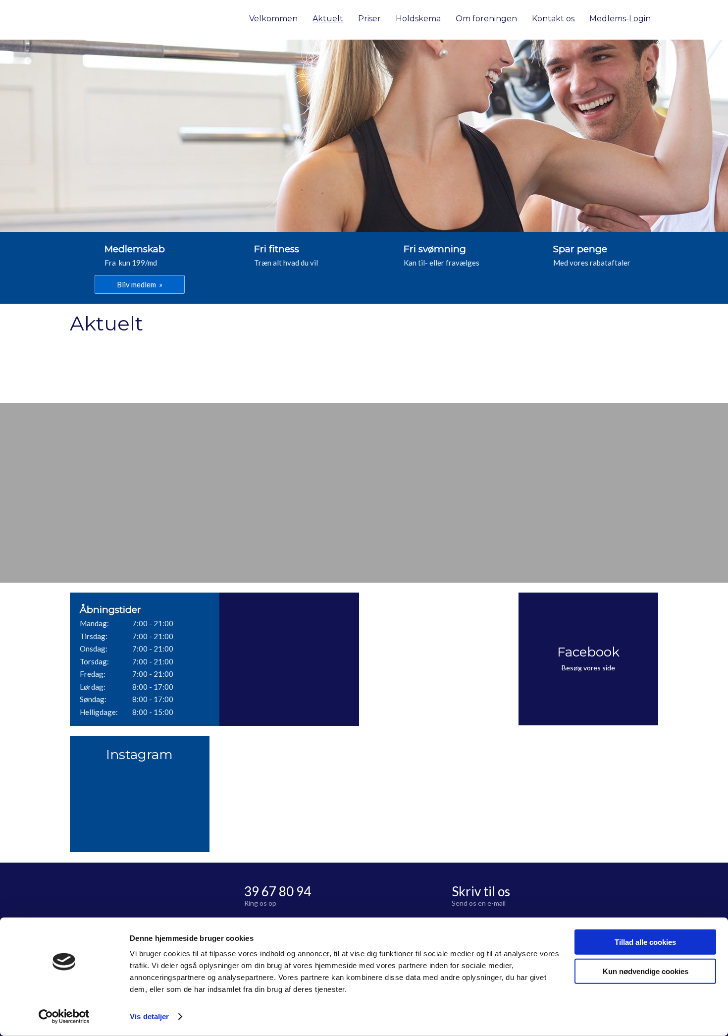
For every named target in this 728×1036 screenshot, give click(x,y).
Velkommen (273, 19)
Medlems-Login (620, 19)
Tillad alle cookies (645, 942)
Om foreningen (486, 19)
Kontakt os (553, 19)
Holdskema (418, 19)
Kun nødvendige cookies (645, 971)
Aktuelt (327, 19)
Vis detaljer (149, 1016)
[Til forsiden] (139, 19)
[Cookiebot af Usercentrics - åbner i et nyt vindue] (64, 1016)
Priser (369, 19)
